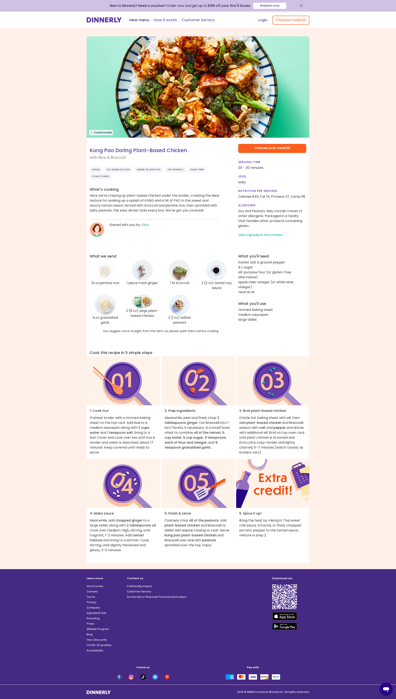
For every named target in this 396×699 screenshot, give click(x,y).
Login (262, 20)
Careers (92, 591)
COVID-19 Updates (99, 645)
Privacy (91, 602)
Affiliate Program (98, 629)
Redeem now (270, 6)
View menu (139, 19)
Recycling (93, 618)
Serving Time (249, 162)
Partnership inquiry (139, 586)
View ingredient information (260, 235)
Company (93, 608)
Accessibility (95, 650)
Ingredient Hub (96, 613)
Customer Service (198, 19)
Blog (90, 634)
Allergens (247, 205)
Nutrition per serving (257, 191)
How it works (165, 19)
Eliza (144, 224)
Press (90, 624)
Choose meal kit (291, 19)
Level (242, 176)
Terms (91, 597)
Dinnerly (104, 19)
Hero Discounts (97, 640)
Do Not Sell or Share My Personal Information (156, 597)
